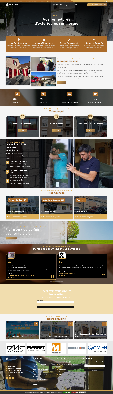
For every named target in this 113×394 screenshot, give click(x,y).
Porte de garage (37, 372)
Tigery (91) (81, 200)
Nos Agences (66, 5)
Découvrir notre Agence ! (18, 217)
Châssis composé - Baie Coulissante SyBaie (90, 335)
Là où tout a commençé (15, 212)
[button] (111, 21)
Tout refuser (75, 392)
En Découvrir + (11, 238)
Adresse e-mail (40, 300)
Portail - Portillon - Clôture (40, 374)
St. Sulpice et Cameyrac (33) (53, 200)
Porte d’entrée (36, 362)
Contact (61, 374)
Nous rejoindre (62, 372)
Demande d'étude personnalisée (97, 4)
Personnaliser (83, 392)
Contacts (81, 5)
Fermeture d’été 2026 (16, 336)
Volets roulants (37, 367)
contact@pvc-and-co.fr (14, 368)
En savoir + (62, 82)
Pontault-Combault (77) (18, 200)
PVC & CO (59, 5)
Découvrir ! (23, 130)
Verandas (35, 384)
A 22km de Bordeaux (48, 212)
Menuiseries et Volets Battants (54, 336)
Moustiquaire (36, 381)
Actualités (74, 5)
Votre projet (51, 5)
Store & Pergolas (37, 377)
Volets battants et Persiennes (40, 369)
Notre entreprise (63, 369)
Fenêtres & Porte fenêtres (39, 364)
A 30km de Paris (81, 212)
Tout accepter (67, 392)
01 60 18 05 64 (11, 366)
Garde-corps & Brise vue (39, 379)
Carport (35, 386)
